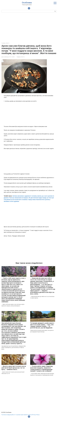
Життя (22, 56)
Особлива (27, 2)
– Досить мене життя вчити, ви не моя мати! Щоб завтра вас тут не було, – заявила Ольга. (14, 367)
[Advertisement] (29, 27)
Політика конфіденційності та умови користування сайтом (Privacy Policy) (20, 414)
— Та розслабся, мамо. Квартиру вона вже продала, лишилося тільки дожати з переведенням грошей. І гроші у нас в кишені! (41, 368)
